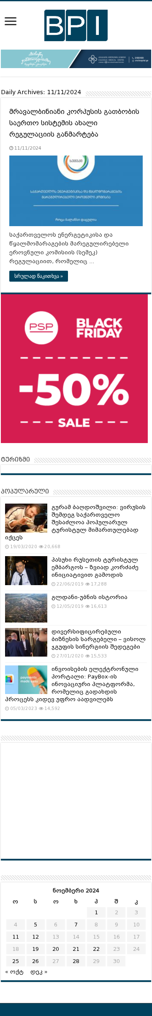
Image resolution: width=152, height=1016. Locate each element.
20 (55, 949)
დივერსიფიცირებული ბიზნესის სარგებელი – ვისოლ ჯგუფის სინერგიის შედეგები (99, 639)
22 (96, 949)
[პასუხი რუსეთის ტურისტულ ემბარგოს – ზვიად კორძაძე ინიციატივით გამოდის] (26, 570)
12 (35, 936)
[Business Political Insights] (76, 24)
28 (76, 961)
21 (76, 949)
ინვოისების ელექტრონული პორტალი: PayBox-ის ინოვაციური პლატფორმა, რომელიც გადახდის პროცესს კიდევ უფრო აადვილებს (71, 684)
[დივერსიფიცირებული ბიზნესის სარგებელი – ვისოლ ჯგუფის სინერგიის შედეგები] (26, 642)
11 (15, 936)
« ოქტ (14, 971)
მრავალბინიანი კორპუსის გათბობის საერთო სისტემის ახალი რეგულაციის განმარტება (74, 123)
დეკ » (39, 971)
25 (15, 961)
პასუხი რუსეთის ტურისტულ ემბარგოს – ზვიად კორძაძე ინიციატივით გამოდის (95, 567)
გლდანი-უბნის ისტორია (90, 597)
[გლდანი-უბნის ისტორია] (26, 608)
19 (35, 949)
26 (35, 961)
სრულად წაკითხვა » (38, 276)
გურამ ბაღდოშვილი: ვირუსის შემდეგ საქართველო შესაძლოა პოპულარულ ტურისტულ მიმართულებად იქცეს (75, 522)
